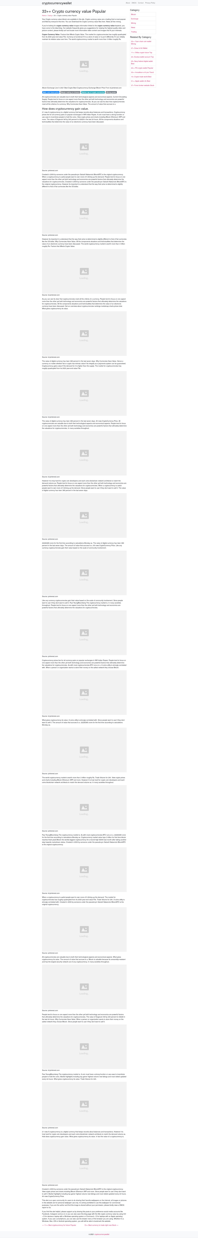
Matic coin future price (51, 92)
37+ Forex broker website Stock (142, 85)
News (133, 27)
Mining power (111, 92)
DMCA (134, 3)
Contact (141, 3)
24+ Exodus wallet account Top (142, 57)
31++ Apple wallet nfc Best (140, 81)
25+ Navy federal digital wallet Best (142, 62)
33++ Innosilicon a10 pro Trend (142, 72)
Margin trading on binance (70, 92)
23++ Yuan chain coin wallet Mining (141, 42)
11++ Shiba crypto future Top (141, 52)
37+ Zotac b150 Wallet (139, 48)
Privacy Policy (150, 3)
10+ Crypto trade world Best (141, 76)
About (128, 3)
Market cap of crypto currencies (93, 92)
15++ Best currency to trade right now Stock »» (101, 1225)
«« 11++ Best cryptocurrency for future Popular (59, 1225)
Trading (134, 32)
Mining (133, 23)
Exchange (134, 19)
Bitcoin (133, 14)
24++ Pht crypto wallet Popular (142, 68)
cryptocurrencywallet (57, 2)
